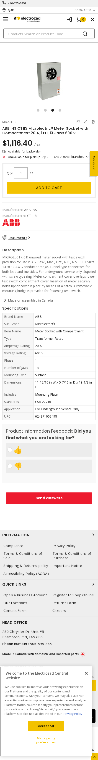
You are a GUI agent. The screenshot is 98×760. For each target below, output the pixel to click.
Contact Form (14, 610)
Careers (59, 610)
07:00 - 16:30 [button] (83, 10)
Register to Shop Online (73, 595)
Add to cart (49, 187)
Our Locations (15, 603)
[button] (38, 110)
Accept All (46, 726)
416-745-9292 (17, 3)
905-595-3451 (42, 643)
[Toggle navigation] (5, 19)
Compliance (13, 546)
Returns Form (64, 603)
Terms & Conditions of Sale (22, 555)
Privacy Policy (64, 546)
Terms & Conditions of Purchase (71, 555)
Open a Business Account (25, 595)
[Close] (86, 673)
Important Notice (67, 565)
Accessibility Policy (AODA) (26, 573)
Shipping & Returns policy (25, 565)
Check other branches (69, 157)
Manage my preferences (46, 740)
